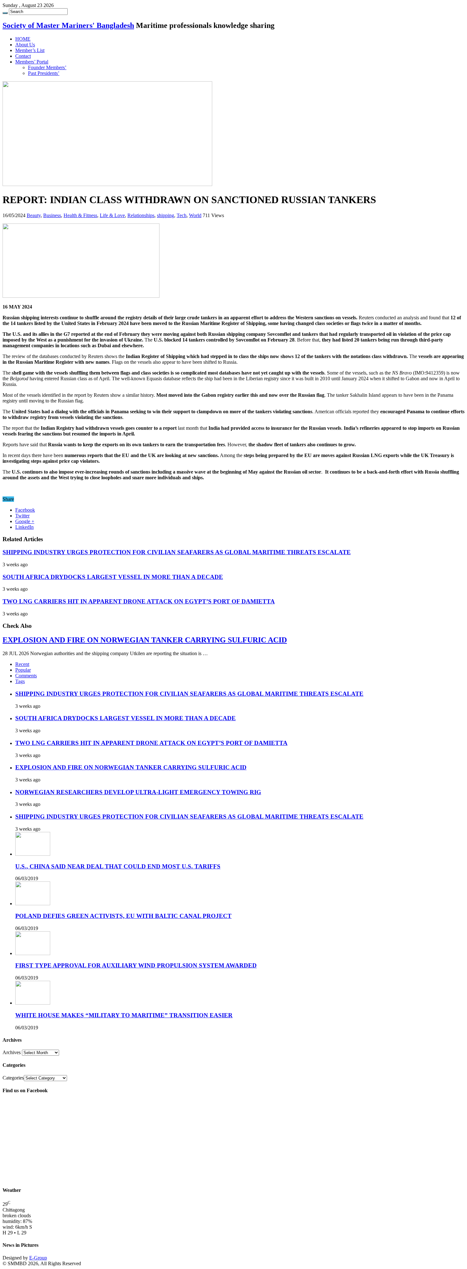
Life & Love (112, 215)
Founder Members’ (47, 67)
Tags (20, 681)
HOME (22, 39)
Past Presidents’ (43, 73)
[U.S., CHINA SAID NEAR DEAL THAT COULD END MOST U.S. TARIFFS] (32, 854)
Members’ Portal (31, 61)
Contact (23, 56)
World (195, 215)
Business (52, 215)
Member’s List (29, 50)
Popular (23, 670)
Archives (12, 1052)
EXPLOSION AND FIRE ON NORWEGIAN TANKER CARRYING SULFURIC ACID (145, 640)
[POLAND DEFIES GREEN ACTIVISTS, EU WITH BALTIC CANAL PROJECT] (32, 903)
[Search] (5, 13)
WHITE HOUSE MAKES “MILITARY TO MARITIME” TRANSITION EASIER (124, 1015)
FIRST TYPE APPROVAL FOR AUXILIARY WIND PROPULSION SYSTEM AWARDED (136, 965)
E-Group (38, 1257)
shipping (165, 215)
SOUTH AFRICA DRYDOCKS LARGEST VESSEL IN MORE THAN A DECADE (113, 577)
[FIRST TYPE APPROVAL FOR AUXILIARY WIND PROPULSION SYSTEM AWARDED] (32, 953)
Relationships (140, 215)
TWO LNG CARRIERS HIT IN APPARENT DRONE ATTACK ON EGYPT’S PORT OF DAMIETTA (139, 601)
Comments (26, 675)
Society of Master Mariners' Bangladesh (68, 25)
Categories (13, 1077)
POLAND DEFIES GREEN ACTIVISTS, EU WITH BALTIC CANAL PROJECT (123, 916)
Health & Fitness (80, 215)
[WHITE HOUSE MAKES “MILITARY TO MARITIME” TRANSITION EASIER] (32, 1003)
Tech (181, 215)
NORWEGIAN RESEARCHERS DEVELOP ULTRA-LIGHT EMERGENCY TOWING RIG (138, 792)
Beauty (34, 215)
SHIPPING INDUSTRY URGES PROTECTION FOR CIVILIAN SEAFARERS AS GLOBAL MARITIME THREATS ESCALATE (177, 552)
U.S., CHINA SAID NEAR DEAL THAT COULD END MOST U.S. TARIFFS (117, 866)
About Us (25, 44)
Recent (22, 664)
